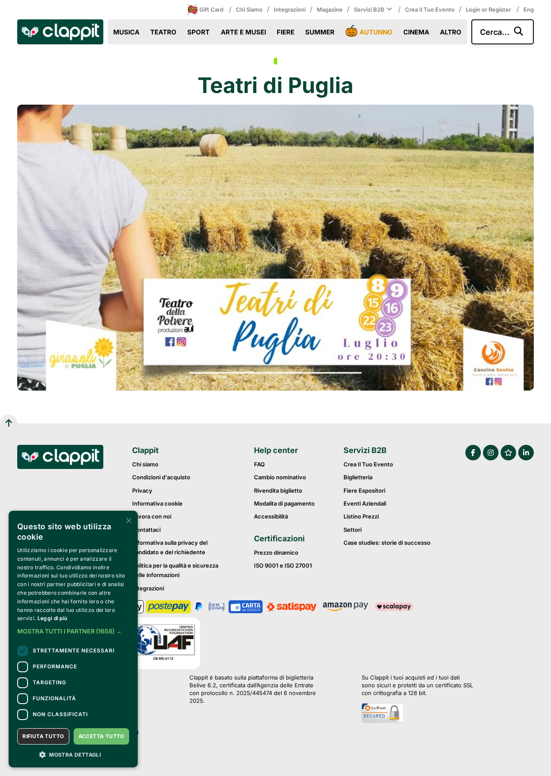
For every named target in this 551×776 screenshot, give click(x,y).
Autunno (376, 32)
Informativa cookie (157, 503)
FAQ (259, 464)
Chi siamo (249, 9)
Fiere (285, 32)
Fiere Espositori (364, 490)
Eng (528, 9)
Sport (198, 32)
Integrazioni (290, 9)
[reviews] (508, 452)
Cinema (416, 32)
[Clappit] (60, 458)
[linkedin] (526, 452)
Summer (319, 32)
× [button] (128, 520)
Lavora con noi (151, 516)
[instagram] (490, 452)
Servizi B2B (369, 9)
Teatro (163, 32)
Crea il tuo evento (430, 9)
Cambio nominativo (280, 477)
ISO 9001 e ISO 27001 (283, 565)
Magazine (330, 9)
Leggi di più (52, 618)
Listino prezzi (361, 516)
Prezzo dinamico (276, 552)
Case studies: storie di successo (387, 542)
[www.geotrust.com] (417, 714)
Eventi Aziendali (365, 503)
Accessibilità (271, 516)
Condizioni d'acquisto (161, 477)
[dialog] (73, 639)
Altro (450, 32)
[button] (73, 631)
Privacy (142, 490)
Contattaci (146, 529)
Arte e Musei (243, 32)
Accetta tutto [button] (101, 736)
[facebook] (473, 452)
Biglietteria (358, 477)
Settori (353, 529)
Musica (126, 32)
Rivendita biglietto (278, 490)
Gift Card (211, 9)
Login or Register (489, 9)
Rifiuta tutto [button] (43, 736)
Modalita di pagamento (284, 503)
